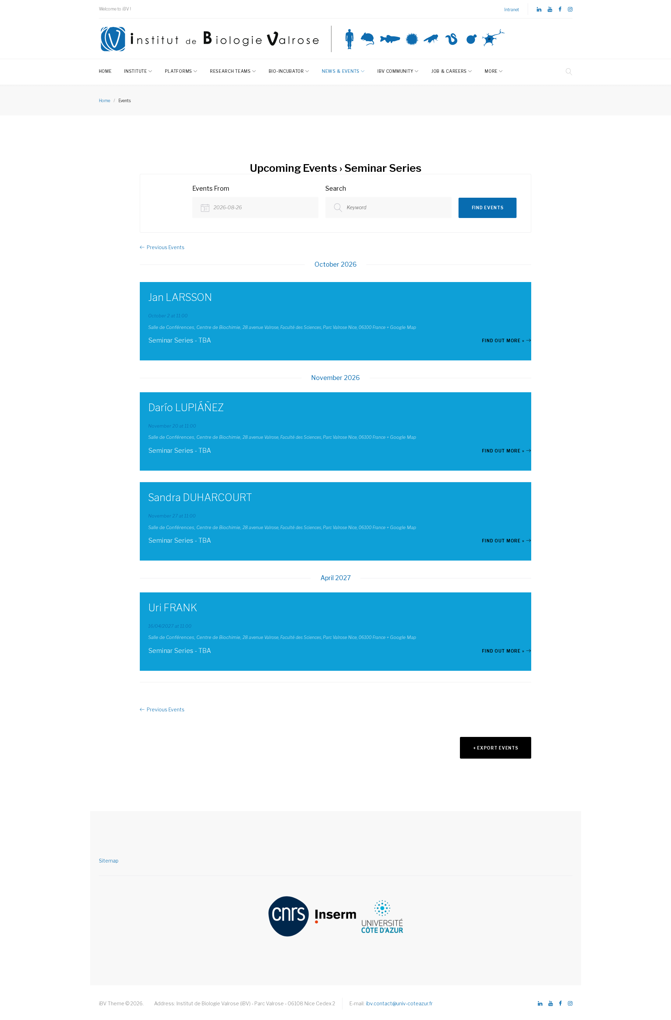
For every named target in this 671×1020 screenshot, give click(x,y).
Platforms (178, 71)
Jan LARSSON (180, 297)
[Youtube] (550, 10)
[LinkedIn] (539, 10)
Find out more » (503, 340)
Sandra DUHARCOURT (200, 497)
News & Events (341, 71)
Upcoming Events (293, 168)
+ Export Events (495, 748)
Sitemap (108, 861)
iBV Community (395, 71)
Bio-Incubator (286, 71)
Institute (135, 71)
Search (335, 188)
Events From (210, 188)
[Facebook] (560, 10)
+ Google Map (401, 327)
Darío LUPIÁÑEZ (186, 407)
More (491, 71)
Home (105, 71)
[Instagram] (570, 10)
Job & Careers (449, 71)
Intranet (511, 9)
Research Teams (230, 71)
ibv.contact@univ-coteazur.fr (399, 1003)
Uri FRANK (172, 608)
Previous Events (166, 247)
